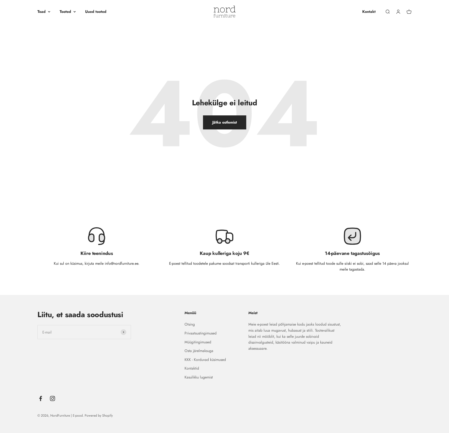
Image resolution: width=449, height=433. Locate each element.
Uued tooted (95, 11)
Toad (41, 11)
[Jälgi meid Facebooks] (40, 398)
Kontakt (369, 11)
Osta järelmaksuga (199, 350)
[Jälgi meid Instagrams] (52, 398)
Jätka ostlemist (224, 122)
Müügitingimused (198, 342)
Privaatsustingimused (201, 333)
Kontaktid (192, 368)
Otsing (190, 324)
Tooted (65, 11)
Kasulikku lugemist (199, 377)
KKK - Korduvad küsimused (205, 359)
